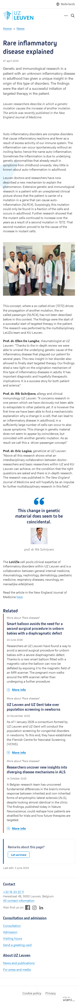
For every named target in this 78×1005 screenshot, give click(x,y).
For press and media (17, 969)
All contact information (18, 900)
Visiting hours (12, 938)
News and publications (19, 963)
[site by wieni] (69, 998)
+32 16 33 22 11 (13, 891)
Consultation (12, 925)
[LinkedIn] (41, 907)
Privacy (50, 993)
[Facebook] (27, 907)
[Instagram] (34, 907)
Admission (10, 932)
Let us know (18, 855)
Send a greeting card (17, 945)
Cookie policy (31, 993)
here (20, 597)
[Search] (73, 15)
